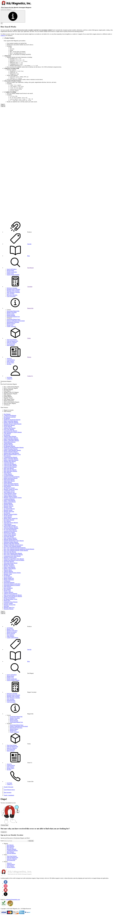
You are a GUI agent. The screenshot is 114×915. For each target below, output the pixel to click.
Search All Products (12, 269)
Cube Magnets (7, 433)
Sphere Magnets (8, 517)
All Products (10, 628)
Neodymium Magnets (9, 582)
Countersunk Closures (9, 490)
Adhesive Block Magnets (10, 436)
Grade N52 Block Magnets (10, 465)
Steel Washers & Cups (9, 492)
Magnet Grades (10, 313)
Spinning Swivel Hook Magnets (11, 476)
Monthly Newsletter (12, 312)
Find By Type (10, 273)
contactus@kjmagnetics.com (13, 899)
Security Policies (11, 867)
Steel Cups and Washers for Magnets (13, 595)
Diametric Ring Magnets (10, 461)
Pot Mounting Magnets (9, 446)
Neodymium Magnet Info (13, 311)
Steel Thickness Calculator (13, 292)
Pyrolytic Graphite (8, 603)
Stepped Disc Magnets (9, 425)
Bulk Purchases (10, 345)
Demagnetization (11, 700)
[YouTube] (5, 891)
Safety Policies (10, 361)
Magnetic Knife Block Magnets (11, 543)
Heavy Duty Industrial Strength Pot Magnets (15, 547)
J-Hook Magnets (8, 474)
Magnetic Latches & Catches (11, 489)
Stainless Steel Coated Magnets (11, 453)
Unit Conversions (11, 296)
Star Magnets (7, 513)
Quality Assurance (11, 326)
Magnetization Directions (13, 322)
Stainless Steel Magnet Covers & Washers (14, 560)
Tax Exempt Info (11, 343)
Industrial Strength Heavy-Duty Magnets (14, 540)
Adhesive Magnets (8, 571)
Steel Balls (6, 606)
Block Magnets (10, 846)
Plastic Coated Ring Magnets (11, 458)
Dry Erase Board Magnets (10, 529)
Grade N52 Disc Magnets (10, 464)
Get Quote (9, 377)
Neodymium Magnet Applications (12, 583)
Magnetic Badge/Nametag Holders (12, 572)
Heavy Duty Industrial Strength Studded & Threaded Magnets (19, 549)
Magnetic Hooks (8, 570)
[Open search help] (13, 16)
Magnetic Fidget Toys (9, 607)
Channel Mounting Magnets (10, 449)
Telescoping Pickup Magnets (11, 522)
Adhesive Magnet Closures (10, 496)
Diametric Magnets (8, 504)
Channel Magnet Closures (10, 493)
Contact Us (30, 376)
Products (29, 232)
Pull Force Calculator (12, 288)
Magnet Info (30, 308)
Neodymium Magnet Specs (13, 319)
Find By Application (12, 272)
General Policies (11, 360)
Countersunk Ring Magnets (10, 457)
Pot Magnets (7, 418)
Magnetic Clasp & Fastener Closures (13, 497)
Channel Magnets (8, 443)
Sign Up (3, 106)
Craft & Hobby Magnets (10, 525)
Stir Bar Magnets (8, 515)
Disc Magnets (7, 414)
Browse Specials (11, 633)
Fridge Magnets (7, 524)
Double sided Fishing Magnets (11, 485)
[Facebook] (5, 883)
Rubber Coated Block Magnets (11, 440)
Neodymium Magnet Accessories (12, 585)
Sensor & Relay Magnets (10, 533)
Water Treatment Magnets (10, 538)
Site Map (9, 364)
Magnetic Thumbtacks (9, 565)
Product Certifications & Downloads (16, 320)
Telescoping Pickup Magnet (10, 563)
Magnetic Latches (8, 510)
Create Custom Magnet (12, 637)
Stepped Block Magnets (9, 442)
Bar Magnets (7, 435)
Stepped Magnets (8, 503)
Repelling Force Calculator (13, 289)
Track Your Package (12, 339)
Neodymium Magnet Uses (13, 316)
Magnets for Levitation (9, 532)
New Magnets (7, 521)
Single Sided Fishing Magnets (11, 483)
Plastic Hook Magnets (9, 479)
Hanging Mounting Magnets (11, 451)
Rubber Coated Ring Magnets (11, 460)
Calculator (29, 286)
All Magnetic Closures (9, 487)
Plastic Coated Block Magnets (11, 439)
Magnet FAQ (10, 325)
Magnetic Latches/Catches (10, 557)
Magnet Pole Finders (9, 564)
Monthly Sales (7, 590)
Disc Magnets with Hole (10, 417)
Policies (29, 357)
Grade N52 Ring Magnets (10, 467)
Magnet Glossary (11, 323)
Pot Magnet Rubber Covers (10, 599)
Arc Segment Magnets (9, 508)
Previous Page (4, 825)
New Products (7, 589)
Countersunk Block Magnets (11, 437)
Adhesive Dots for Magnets (10, 593)
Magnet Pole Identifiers (9, 597)
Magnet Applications (9, 579)
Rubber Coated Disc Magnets (11, 422)
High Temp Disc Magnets (10, 469)
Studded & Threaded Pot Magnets (12, 419)
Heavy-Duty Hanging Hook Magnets (13, 553)
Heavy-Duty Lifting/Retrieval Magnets (13, 554)
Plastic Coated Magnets (9, 500)
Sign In (2, 104)
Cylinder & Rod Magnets (10, 415)
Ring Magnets (7, 455)
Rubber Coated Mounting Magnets (12, 450)
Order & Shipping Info (12, 341)
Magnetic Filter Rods (9, 511)
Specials (29, 244)
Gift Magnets (7, 581)
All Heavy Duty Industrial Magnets (12, 546)
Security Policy (10, 362)
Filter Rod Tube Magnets (10, 551)
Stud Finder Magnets (9, 536)
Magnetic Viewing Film (9, 604)
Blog (28, 255)
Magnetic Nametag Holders (10, 514)
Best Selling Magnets (9, 519)
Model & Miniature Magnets (11, 526)
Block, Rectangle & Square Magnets (13, 432)
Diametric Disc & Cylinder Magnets (12, 424)
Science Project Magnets (10, 535)
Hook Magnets (7, 472)
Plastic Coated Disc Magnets (11, 421)
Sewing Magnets (8, 426)
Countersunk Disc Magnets (10, 430)
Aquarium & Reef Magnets (10, 531)
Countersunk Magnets (9, 499)
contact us (3, 35)
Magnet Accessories (12, 632)
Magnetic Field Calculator (13, 290)
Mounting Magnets (8, 444)
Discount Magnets (11, 853)
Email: (2, 840)
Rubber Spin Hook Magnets (11, 478)
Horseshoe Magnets (8, 609)
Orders (29, 338)
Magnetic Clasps (8, 507)
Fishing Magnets (8, 482)
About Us (9, 358)
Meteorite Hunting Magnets (10, 539)
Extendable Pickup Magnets (10, 602)
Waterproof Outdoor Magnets (11, 542)
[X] (5, 895)
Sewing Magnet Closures (10, 494)
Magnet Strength (11, 315)
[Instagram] (5, 887)
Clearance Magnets (8, 592)
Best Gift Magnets (8, 588)
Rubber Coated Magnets (10, 501)
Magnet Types (10, 629)
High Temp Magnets (9, 468)
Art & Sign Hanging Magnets (11, 528)
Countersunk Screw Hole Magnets (12, 556)
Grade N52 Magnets (9, 462)
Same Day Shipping (12, 342)
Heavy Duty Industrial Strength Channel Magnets (16, 550)
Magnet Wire (7, 600)
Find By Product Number (13, 274)
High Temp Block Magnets (10, 471)
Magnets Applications (12, 630)
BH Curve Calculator (12, 295)
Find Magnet (30, 267)
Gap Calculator (10, 293)
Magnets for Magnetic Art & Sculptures (13, 545)
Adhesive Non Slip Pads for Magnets (13, 596)
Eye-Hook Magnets (8, 475)
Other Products (7, 586)
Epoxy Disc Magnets (9, 429)
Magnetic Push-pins (8, 506)
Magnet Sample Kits (9, 578)
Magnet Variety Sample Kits (11, 518)
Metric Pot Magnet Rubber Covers (12, 454)
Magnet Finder (10, 270)
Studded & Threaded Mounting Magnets (14, 447)
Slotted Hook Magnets (9, 481)
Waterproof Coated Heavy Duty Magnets (14, 558)
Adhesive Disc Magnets (9, 428)
